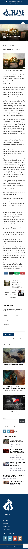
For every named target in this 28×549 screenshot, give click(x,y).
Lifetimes (14, 412)
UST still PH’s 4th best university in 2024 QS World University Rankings (17, 284)
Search (4, 418)
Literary (5, 27)
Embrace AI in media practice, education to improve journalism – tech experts (10, 294)
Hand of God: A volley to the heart (14, 364)
